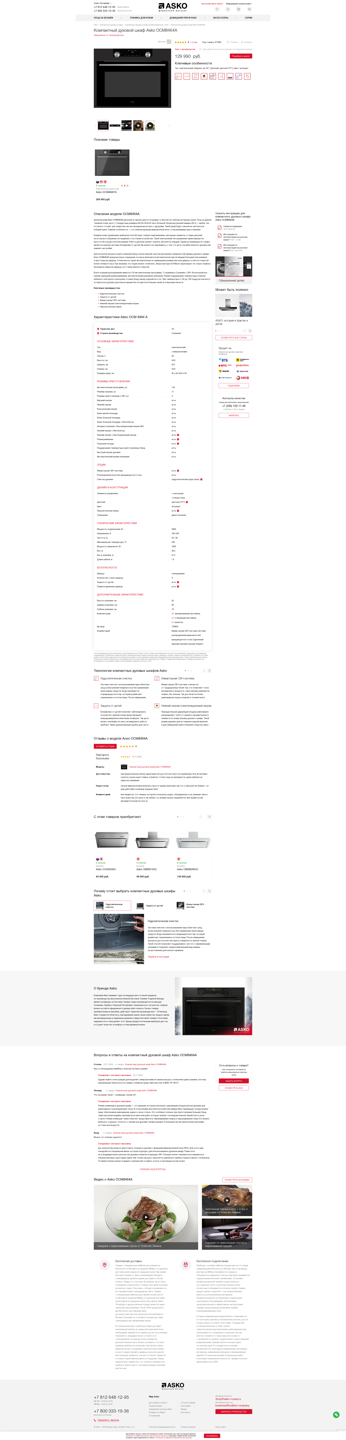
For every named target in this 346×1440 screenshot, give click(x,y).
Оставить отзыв (105, 746)
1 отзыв (193, 42)
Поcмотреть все (234, 1088)
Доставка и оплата (158, 1403)
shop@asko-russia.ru (228, 1399)
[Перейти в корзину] (238, 9)
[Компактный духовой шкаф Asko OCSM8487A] (112, 162)
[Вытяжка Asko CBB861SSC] (152, 839)
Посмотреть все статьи (234, 338)
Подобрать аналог (241, 56)
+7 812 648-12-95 (104, 7)
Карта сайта (220, 1427)
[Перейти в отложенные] (217, 9)
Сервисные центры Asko (160, 1409)
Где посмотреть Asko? (212, 4)
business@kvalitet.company (232, 1405)
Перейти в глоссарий (158, 957)
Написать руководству (234, 1412)
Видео (184, 1409)
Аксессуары (220, 18)
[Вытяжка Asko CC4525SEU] (112, 839)
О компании (154, 1416)
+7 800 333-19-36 (104, 10)
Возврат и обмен (157, 1412)
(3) (127, 186)
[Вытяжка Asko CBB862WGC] (193, 839)
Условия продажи (188, 1427)
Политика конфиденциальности (162, 1427)
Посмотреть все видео (237, 1180)
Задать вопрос (234, 1081)
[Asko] (173, 7)
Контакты (185, 1412)
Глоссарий (185, 1406)
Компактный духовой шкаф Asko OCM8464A (145, 1064)
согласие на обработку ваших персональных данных (146, 1436)
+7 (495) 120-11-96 (233, 405)
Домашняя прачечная (183, 18)
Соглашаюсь (212, 1436)
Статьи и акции (188, 1403)
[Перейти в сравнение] (228, 9)
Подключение (155, 1406)
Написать (234, 415)
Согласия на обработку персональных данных (173, 1438)
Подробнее (234, 386)
